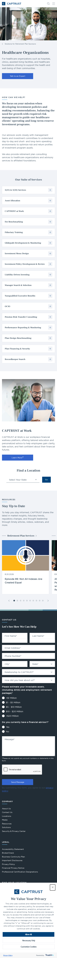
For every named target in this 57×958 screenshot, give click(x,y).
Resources (7, 823)
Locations (6, 816)
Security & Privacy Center (14, 831)
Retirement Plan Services (20, 535)
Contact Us (7, 812)
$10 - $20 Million (14, 711)
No (7, 731)
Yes (7, 727)
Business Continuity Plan (13, 857)
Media (4, 820)
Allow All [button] (28, 934)
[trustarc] (49, 955)
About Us (6, 808)
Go (46, 479)
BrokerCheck (8, 853)
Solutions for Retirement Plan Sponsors (20, 44)
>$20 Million (12, 716)
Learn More (17, 457)
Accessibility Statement (13, 849)
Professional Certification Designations (20, 872)
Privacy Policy (8, 955)
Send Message (17, 782)
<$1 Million (11, 698)
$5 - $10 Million (14, 707)
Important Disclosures (12, 860)
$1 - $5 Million (13, 702)
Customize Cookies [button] (29, 946)
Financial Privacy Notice (13, 868)
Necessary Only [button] (28, 940)
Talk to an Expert (17, 76)
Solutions (6, 827)
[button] (52, 887)
